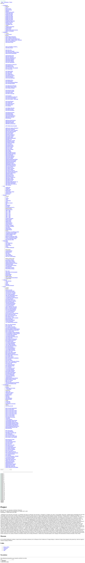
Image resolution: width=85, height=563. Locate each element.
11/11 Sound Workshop (10, 364)
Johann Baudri (8, 228)
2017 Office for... (8, 73)
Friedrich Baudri (8, 229)
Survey (6, 246)
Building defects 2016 (9, 12)
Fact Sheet (7, 206)
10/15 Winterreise (8, 433)
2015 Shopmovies (9, 81)
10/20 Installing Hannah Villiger (11, 422)
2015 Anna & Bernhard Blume (11, 82)
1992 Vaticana (8, 185)
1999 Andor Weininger (9, 156)
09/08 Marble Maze (9, 462)
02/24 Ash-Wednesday (9, 302)
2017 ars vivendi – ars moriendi (11, 67)
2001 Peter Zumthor (9, 149)
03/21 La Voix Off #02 (9, 414)
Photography (8, 190)
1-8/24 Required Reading (10, 303)
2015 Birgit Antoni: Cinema (10, 86)
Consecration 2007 (9, 13)
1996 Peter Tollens (9, 173)
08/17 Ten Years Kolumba (10, 324)
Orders (6, 241)
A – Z (6, 197)
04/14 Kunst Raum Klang (10, 441)
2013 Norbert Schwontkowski (11, 96)
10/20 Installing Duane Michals (11, 424)
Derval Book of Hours (9, 268)
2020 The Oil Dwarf (9, 56)
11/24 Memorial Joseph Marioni (11, 297)
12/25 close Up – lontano (10, 293)
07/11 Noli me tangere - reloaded (11, 456)
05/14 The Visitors (9, 442)
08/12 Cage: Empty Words (10, 352)
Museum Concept (8, 202)
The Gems (7, 397)
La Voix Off (7, 402)
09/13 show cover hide (9, 444)
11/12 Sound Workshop (10, 311)
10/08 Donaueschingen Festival (11, 378)
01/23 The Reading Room (10, 309)
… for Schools (8, 389)
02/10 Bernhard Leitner (10, 373)
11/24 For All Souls (9, 298)
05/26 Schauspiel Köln (9, 291)
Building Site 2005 (9, 17)
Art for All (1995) (8, 235)
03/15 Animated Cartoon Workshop (12, 332)
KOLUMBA (3, 1)
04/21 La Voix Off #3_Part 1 (11, 413)
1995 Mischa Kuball (9, 179)
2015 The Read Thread (10, 83)
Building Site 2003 (9, 19)
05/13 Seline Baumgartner (10, 447)
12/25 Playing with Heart (10, 292)
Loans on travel (8, 34)
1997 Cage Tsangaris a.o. (10, 166)
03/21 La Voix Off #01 (9, 415)
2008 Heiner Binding (9, 122)
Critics (6, 199)
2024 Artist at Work (9, 42)
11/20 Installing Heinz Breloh (11, 420)
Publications (5, 240)
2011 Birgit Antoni (9, 104)
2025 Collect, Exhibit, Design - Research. (13, 39)
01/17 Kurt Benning (9, 431)
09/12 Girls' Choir (9, 351)
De (3, 3)
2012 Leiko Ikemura (9, 101)
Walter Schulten (8, 219)
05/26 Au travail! (8, 289)
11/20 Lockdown (8, 419)
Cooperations (8, 200)
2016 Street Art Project (9, 75)
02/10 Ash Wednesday (9, 374)
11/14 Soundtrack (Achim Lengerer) (12, 333)
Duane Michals (8, 274)
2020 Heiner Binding (9, 60)
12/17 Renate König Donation (11, 322)
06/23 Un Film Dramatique (10, 308)
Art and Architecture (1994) (10, 238)
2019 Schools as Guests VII (10, 64)
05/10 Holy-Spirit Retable (10, 372)
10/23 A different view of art (11, 306)
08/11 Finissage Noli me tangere (11, 452)
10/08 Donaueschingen (10, 461)
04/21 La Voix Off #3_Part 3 (11, 410)
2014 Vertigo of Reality (10, 87)
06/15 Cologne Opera (9, 331)
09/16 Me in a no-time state (10, 432)
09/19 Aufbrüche (8, 440)
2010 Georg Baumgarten (10, 115)
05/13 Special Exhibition (10, 449)
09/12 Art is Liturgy (9, 450)
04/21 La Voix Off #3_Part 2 (11, 412)
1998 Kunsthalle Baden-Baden (11, 159)
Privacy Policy (6, 546)
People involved (8, 9)
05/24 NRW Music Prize (10, 299)
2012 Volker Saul (8, 102)
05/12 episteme (8, 359)
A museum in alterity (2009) (10, 232)
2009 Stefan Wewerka (9, 116)
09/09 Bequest (8, 118)
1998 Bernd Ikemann (9, 162)
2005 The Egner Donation (10, 131)
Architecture (6, 2)
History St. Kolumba (9, 31)
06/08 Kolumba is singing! (10, 379)
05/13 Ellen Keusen (9, 446)
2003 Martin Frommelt (9, 142)
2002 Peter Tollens (9, 147)
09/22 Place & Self (9, 405)
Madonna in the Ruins (9, 26)
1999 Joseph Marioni (9, 157)
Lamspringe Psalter (9, 264)
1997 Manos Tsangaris (9, 168)
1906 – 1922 (7, 216)
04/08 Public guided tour (10, 466)
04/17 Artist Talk (8, 325)
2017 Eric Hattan (8, 72)
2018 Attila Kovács (9, 65)
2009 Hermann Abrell (9, 121)
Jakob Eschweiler (8, 222)
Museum (4, 195)
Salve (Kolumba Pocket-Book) (11, 277)
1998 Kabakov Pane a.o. (10, 163)
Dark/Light (4, 560)
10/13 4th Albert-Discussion (10, 345)
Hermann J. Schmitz (9, 225)
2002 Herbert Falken (9, 145)
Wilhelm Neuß (8, 221)
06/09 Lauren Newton (9, 460)
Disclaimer (6, 548)
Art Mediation (6, 384)
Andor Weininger (8, 255)
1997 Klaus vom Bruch (10, 170)
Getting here (7, 187)
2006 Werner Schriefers (10, 129)
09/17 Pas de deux (9, 430)
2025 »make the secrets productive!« (12, 38)
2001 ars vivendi (8, 148)
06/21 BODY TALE (9, 316)
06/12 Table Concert (9, 356)
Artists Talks (7, 391)
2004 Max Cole (8, 139)
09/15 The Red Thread (9, 434)
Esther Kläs (7, 273)
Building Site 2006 (9, 16)
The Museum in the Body (10, 403)
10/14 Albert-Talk (8, 337)
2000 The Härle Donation (10, 152)
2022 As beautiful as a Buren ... (11, 46)
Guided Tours (8, 189)
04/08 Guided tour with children (11, 467)
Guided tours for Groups (10, 388)
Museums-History (9, 209)
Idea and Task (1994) (9, 239)
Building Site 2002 (9, 22)
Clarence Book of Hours (10, 262)
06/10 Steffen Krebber (9, 371)
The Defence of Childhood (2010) (12, 231)
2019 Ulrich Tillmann (9, 61)
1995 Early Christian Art (10, 177)
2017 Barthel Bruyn (9, 74)
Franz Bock (7, 227)
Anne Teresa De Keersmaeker (11, 272)
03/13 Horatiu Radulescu (10, 347)
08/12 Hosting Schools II (10, 353)
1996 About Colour (9, 178)
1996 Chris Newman (9, 174)
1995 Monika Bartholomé (10, 182)
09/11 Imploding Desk (9, 365)
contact (5, 549)
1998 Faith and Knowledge (10, 160)
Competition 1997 (9, 24)
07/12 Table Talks (9, 355)
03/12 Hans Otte (8, 363)
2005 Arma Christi (9, 133)
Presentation (7, 205)
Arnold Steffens (8, 224)
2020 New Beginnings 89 (10, 57)
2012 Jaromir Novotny (9, 103)
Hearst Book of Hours (9, 267)
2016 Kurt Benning (9, 76)
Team (6, 201)
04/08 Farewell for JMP (10, 465)
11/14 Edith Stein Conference (11, 334)
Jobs (6, 203)
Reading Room (8, 394)
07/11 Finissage (8, 366)
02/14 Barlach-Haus (9, 341)
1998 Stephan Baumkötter (10, 161)
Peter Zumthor (8, 8)
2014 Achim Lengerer (9, 91)
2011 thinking (8, 105)
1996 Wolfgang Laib (9, 176)
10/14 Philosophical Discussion (11, 336)
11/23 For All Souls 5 (9, 305)
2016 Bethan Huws (9, 80)
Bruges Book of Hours (9, 260)
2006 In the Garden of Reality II (11, 128)
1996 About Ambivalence (10, 172)
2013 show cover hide (9, 93)
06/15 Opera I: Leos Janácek (11, 437)
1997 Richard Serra (9, 167)
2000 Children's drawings (10, 153)
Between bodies (8, 399)
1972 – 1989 (7, 211)
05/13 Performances (9, 346)
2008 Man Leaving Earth (10, 123)
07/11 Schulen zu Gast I (10, 367)
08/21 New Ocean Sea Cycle (11, 315)
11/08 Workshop (8, 376)
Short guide (7, 244)
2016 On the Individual (10, 77)
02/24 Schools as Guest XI (10, 301)
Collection (5, 279)
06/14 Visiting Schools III (10, 340)
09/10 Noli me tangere (9, 458)
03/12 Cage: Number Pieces (10, 362)
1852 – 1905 (7, 217)
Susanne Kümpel (8, 250)
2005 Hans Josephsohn (10, 134)
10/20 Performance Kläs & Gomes (12, 426)
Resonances (7, 193)
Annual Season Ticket (9, 191)
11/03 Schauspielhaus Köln (10, 383)
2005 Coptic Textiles (9, 135)
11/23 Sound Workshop (10, 304)
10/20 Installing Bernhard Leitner (12, 423)
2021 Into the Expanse (9, 51)
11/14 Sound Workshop (10, 335)
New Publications (8, 243)
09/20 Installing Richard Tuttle (11, 427)
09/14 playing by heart (9, 439)
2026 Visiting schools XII (10, 36)
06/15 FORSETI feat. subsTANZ (12, 330)
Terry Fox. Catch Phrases (10, 256)
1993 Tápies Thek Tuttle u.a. (11, 183)
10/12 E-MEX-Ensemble (10, 350)
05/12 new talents (8, 360)
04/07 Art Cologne (9, 380)
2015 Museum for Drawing (10, 85)
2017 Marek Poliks (9, 71)
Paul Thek (7, 253)
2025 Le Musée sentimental (10, 37)
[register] (13, 559)
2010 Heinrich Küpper (9, 112)
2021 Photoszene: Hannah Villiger (12, 52)
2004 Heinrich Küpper (9, 141)
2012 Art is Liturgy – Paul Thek (11, 99)
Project (10, 2)
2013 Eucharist (8, 95)
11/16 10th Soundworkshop (10, 327)
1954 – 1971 (7, 212)
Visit (4, 186)
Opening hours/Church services (11, 29)
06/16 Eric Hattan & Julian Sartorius (12, 328)
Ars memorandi (8, 266)
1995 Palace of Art (9, 180)
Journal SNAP (8, 245)
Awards (7, 198)
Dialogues (7, 395)
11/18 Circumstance (9, 321)
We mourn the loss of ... (10, 207)
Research (7, 284)
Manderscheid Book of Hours (11, 263)
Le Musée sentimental (9, 247)
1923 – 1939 (7, 215)
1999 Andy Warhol (9, 158)
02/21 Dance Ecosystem (10, 417)
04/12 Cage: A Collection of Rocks (12, 361)
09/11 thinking (8, 455)
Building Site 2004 (9, 18)
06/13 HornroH (8, 443)
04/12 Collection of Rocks (10, 451)
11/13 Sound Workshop (10, 343)
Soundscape (7, 401)
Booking (7, 386)
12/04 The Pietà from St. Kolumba (12, 382)
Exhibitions (5, 32)
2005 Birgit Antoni (9, 137)
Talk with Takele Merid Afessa (11, 295)
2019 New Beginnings (9, 62)
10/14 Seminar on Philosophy (11, 338)
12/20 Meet (7, 418)
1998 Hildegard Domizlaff (10, 164)
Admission (7, 188)
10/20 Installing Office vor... (11, 421)
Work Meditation (8, 398)
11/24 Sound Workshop (10, 296)
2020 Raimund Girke (9, 55)
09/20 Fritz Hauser (9, 318)
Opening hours (8, 192)
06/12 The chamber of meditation (12, 357)
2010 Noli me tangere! (9, 110)
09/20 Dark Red (8, 428)
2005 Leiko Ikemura (9, 132)
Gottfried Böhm (8, 27)
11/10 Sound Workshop (10, 370)
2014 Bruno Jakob (9, 92)
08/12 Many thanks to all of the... (11, 354)
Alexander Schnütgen (9, 226)
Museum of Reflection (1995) (11, 236)
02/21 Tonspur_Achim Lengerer (11, 317)
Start (2, 2)
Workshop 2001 (8, 23)
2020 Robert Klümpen (9, 58)
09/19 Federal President (10, 320)
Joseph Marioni (8, 251)
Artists (6, 282)
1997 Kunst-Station (9, 169)
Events (4, 286)
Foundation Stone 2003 (10, 21)
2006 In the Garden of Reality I (11, 130)
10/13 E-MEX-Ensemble (10, 344)
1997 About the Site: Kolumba (11, 171)
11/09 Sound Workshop (10, 375)
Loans (6, 283)
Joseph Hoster (8, 220)
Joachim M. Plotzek (9, 218)
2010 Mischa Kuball (9, 109)
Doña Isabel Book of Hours (10, 265)
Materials (7, 10)
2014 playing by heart (9, 90)
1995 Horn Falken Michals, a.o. (11, 181)
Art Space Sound (8, 393)
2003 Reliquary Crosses (10, 140)
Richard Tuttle (8, 275)
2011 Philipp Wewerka (9, 108)
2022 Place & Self (9, 47)
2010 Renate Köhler (9, 114)
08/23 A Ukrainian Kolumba (11, 307)
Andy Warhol (8, 254)
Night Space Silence (9, 392)
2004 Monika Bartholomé (10, 138)
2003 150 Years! (8, 143)
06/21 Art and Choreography (11, 408)
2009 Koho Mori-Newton (10, 120)
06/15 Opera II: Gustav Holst (11, 436)
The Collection (8, 280)
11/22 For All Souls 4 (9, 312)
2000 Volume (8, 150)
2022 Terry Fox (8, 50)
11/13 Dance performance (10, 342)
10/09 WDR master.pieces (10, 459)
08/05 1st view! (8, 381)
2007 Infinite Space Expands (11, 125)
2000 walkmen (8, 151)
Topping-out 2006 (9, 15)
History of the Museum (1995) (11, 237)
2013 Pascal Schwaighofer (10, 97)
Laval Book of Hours (9, 259)
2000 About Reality (9, 154)
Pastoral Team (8, 28)
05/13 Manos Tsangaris (10, 448)
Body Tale (7, 270)
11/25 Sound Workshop (10, 294)
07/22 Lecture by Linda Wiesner (11, 313)
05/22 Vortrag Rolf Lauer (10, 314)
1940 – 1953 (7, 214)
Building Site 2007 (9, 14)
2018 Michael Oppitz (9, 66)
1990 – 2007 (7, 210)
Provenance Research (9, 285)
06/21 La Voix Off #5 (9, 409)
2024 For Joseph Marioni (10, 41)
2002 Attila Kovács (9, 144)
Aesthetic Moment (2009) (10, 234)
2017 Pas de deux (8, 68)
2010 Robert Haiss (9, 113)
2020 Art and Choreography (11, 53)
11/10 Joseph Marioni (9, 369)
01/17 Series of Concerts (10, 326)
